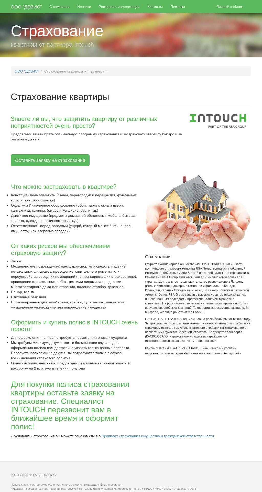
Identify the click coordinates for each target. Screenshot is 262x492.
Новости (84, 6)
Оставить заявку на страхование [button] (50, 160)
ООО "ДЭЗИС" (26, 6)
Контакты (155, 6)
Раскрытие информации (119, 6)
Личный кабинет (230, 6)
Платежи (177, 6)
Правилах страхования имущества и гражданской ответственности (158, 435)
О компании (59, 6)
